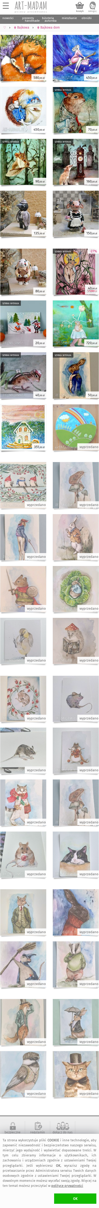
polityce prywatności (67, 1186)
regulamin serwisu (37, 1134)
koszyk (80, 11)
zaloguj (92, 11)
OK (75, 1199)
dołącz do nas (63, 1132)
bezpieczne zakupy (12, 1134)
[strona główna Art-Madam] (31, 7)
